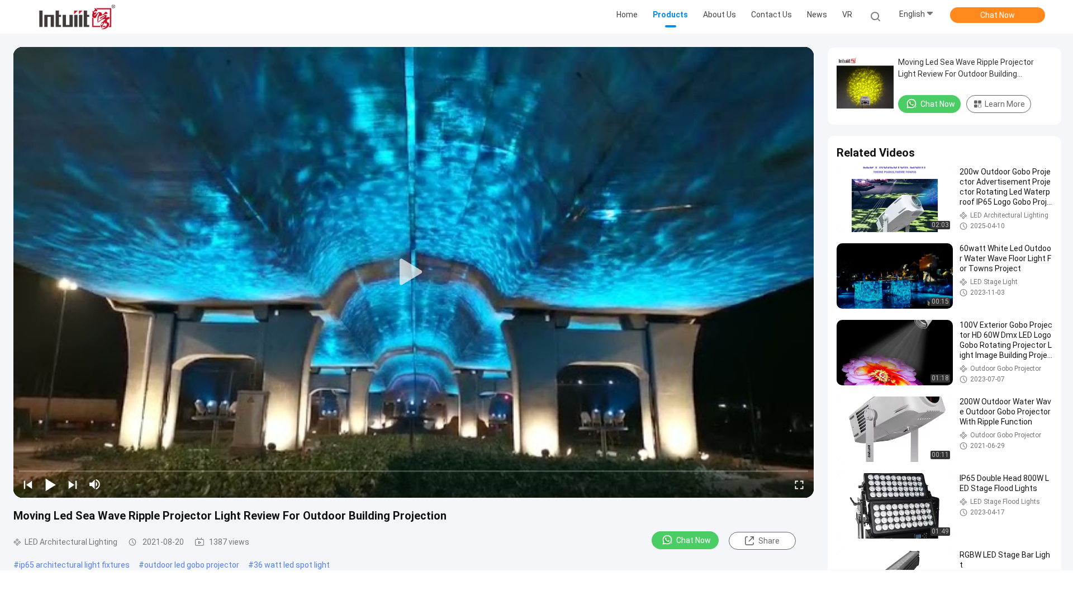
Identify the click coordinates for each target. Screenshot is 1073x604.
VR (847, 14)
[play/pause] (50, 484)
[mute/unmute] (95, 484)
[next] (72, 484)
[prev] (28, 484)
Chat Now (997, 15)
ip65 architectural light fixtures (74, 564)
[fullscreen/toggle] (799, 484)
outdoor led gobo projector (191, 564)
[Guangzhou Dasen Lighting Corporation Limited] (77, 16)
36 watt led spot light (292, 564)
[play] (414, 272)
